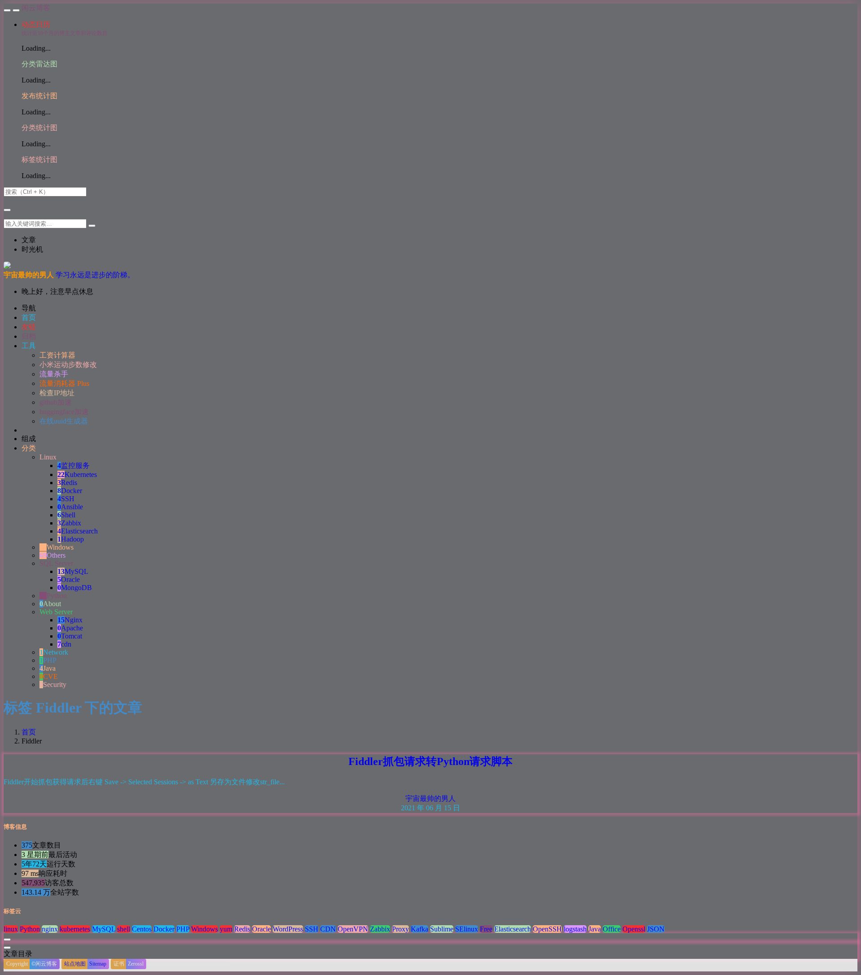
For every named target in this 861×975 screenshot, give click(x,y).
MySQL (72, 571)
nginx (50, 929)
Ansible (70, 507)
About (50, 604)
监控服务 (73, 465)
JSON (656, 929)
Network (53, 652)
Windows (56, 547)
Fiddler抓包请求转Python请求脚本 (430, 761)
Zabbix (69, 523)
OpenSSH (547, 929)
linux (11, 929)
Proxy (400, 929)
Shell (66, 515)
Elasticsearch (77, 531)
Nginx (70, 620)
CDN (328, 929)
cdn (64, 644)
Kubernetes (77, 474)
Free (486, 929)
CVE (48, 676)
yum (226, 929)
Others (52, 555)
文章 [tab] (29, 240)
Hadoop (70, 539)
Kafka (419, 929)
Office (612, 929)
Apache (70, 628)
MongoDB (74, 587)
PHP (48, 660)
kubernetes (75, 929)
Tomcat (69, 636)
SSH (65, 499)
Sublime (441, 929)
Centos (142, 929)
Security (52, 684)
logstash (575, 929)
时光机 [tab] (32, 249)
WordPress (288, 929)
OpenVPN (353, 929)
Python (53, 595)
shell (123, 929)
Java (47, 668)
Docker (69, 490)
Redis (67, 482)
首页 (29, 732)
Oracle (68, 579)
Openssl (633, 929)
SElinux (466, 929)
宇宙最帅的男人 (430, 798)
